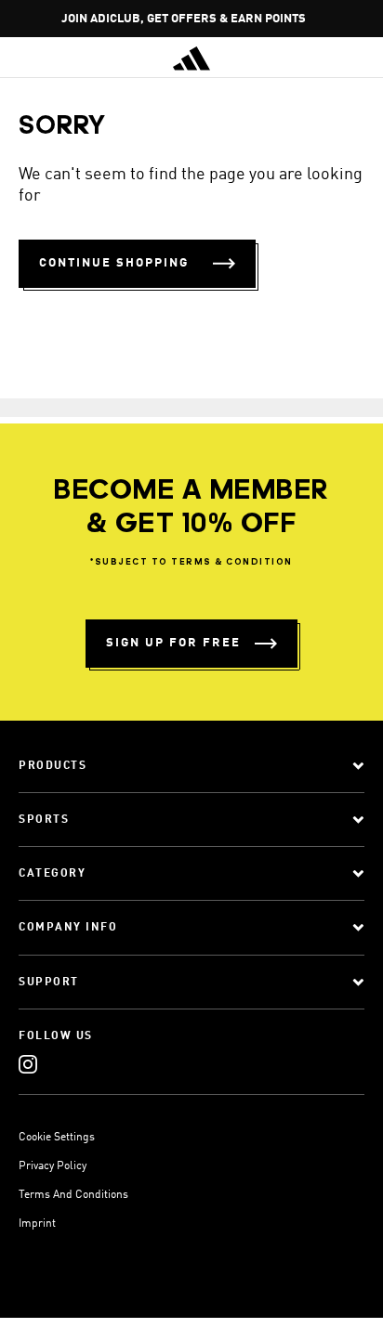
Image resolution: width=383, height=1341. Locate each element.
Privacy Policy (52, 1166)
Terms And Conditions (73, 1195)
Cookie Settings (57, 1137)
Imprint (37, 1224)
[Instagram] (28, 1064)
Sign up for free (173, 643)
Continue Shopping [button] (114, 263)
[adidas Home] (191, 58)
